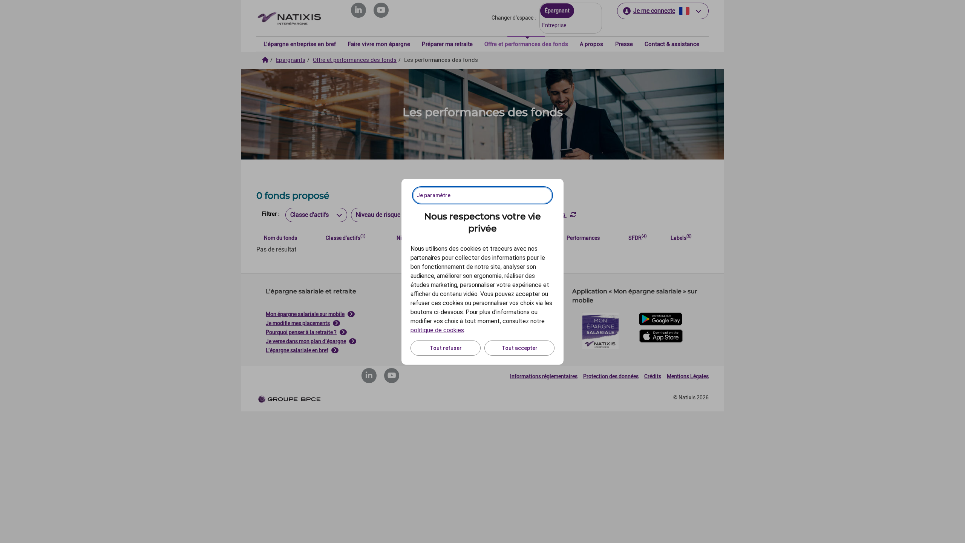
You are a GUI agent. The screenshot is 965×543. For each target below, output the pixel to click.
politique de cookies (437, 330)
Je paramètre (433, 195)
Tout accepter (520, 348)
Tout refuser (446, 348)
